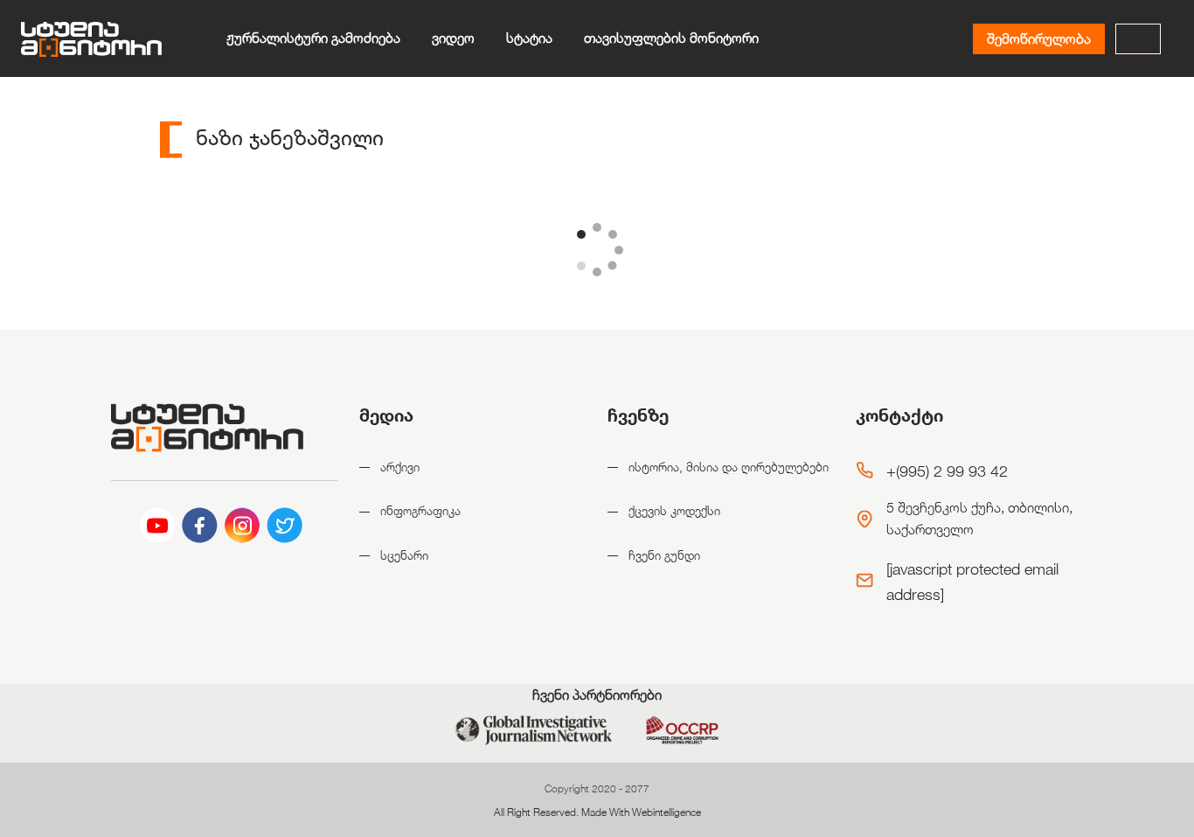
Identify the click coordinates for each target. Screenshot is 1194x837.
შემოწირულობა (1039, 39)
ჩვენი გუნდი (664, 555)
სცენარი (404, 555)
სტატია (529, 38)
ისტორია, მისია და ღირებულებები (728, 466)
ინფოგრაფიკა (420, 510)
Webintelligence (666, 812)
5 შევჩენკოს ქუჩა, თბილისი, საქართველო (979, 519)
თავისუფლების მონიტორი (671, 38)
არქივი (400, 466)
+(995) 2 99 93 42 (947, 470)
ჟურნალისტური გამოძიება (313, 38)
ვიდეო (453, 38)
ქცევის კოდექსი (674, 510)
